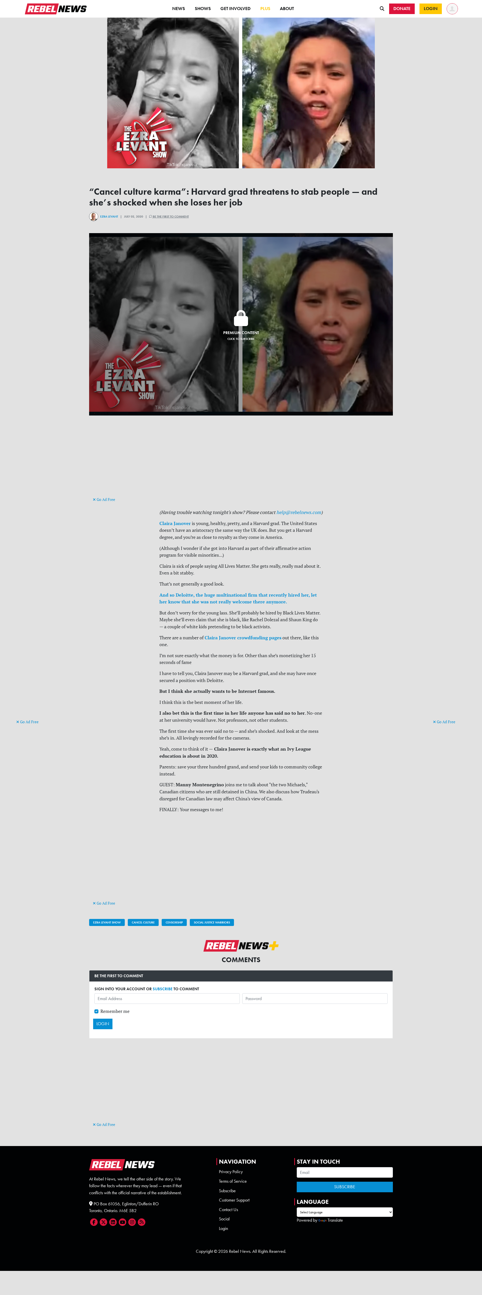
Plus (265, 9)
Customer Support (234, 1200)
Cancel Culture (143, 922)
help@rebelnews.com (298, 512)
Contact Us (228, 1210)
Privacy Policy (231, 1172)
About (287, 9)
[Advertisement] (36, 641)
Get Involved (235, 9)
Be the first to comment (170, 217)
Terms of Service (233, 1181)
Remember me (115, 1011)
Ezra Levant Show (107, 922)
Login (223, 1228)
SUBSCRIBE (162, 989)
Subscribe (227, 1191)
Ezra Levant (109, 217)
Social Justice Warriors (212, 922)
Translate (335, 1220)
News (178, 9)
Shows (203, 9)
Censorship (174, 922)
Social (224, 1219)
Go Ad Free (29, 721)
